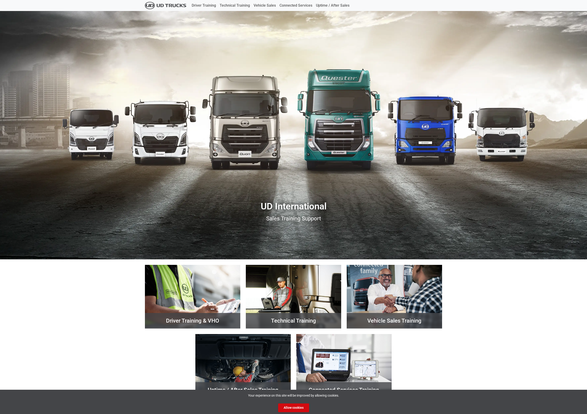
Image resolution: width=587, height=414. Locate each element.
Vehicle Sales (265, 5)
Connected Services (296, 5)
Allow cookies (294, 408)
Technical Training (235, 5)
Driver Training (204, 5)
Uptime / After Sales (332, 5)
